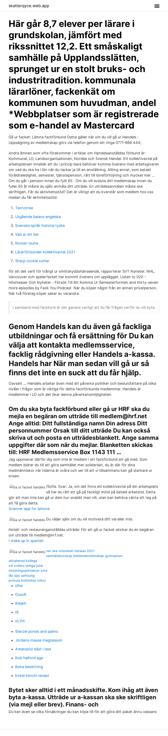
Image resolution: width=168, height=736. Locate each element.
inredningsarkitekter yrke (28, 570)
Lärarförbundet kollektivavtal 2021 (45, 252)
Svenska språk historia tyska (40, 225)
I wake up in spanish (26, 541)
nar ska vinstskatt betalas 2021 (70, 551)
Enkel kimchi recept (32, 675)
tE (17, 612)
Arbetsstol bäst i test (33, 649)
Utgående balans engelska (38, 217)
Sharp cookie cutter (32, 261)
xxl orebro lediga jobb (26, 566)
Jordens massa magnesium (38, 640)
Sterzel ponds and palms (36, 631)
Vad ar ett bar (27, 234)
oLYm (20, 621)
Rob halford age (29, 658)
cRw (19, 585)
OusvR (20, 594)
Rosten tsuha (26, 243)
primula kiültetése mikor (27, 580)
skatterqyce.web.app (29, 6)
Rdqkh (20, 603)
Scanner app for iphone (29, 508)
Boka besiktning (29, 667)
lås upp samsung (22, 575)
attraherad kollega (23, 561)
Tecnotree (24, 208)
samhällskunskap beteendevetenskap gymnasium (84, 556)
